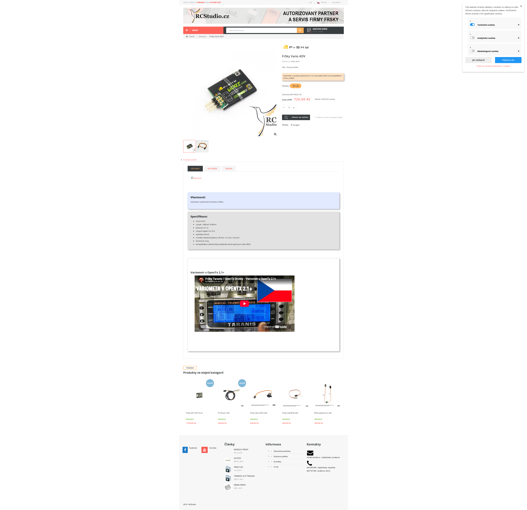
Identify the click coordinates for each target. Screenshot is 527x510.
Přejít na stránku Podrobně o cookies (493, 66)
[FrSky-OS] (227, 469)
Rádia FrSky (240, 485)
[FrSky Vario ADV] (189, 146)
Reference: (286, 61)
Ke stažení (212, 168)
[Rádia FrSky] (227, 487)
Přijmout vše (508, 60)
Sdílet (285, 125)
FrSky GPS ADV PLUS (194, 413)
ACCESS (237, 458)
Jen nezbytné (478, 60)
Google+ (296, 125)
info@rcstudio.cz (313, 457)
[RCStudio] (263, 16)
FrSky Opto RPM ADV (258, 413)
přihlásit (201, 2)
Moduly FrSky (241, 449)
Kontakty (277, 461)
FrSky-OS (238, 467)
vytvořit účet (215, 2)
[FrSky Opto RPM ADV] (263, 393)
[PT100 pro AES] (231, 393)
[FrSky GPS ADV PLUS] (199, 393)
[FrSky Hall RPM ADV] (295, 393)
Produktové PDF (190, 160)
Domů (192, 36)
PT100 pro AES (224, 413)
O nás (276, 467)
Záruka (228, 168)
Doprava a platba (281, 456)
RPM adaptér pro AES (323, 413)
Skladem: (285, 86)
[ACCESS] (227, 460)
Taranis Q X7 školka (244, 476)
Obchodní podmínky (282, 451)
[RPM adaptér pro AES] (327, 393)
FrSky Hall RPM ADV (290, 413)
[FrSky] (295, 47)
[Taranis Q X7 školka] (227, 478)
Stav (284, 67)
